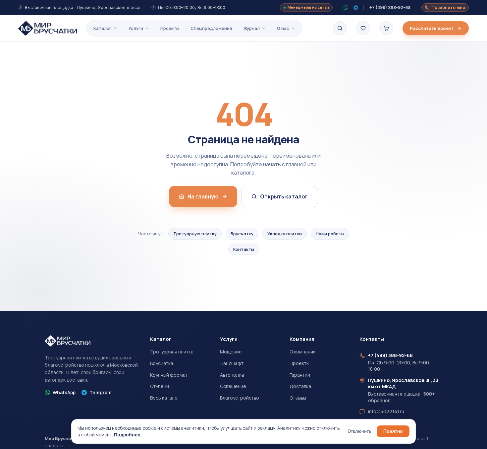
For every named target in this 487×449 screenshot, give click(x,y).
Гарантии (300, 375)
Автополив (232, 375)
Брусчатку (242, 234)
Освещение (233, 386)
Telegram (100, 392)
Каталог (102, 28)
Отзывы (298, 398)
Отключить (359, 431)
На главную (203, 196)
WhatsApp (64, 392)
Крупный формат (169, 375)
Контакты (243, 249)
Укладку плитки (284, 234)
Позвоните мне (448, 7)
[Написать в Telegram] (355, 7)
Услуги (136, 28)
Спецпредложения (211, 28)
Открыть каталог (284, 196)
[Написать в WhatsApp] (346, 7)
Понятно (393, 431)
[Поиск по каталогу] (340, 28)
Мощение (231, 351)
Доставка (300, 386)
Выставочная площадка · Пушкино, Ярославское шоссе (82, 7)
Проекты (169, 28)
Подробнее (127, 435)
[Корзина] (386, 28)
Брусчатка (161, 363)
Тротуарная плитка (171, 351)
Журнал (251, 28)
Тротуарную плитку (195, 234)
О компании (303, 351)
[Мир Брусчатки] (47, 28)
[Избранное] (363, 28)
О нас (283, 28)
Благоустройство (239, 398)
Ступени (159, 386)
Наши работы (330, 234)
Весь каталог (165, 398)
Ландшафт (232, 363)
